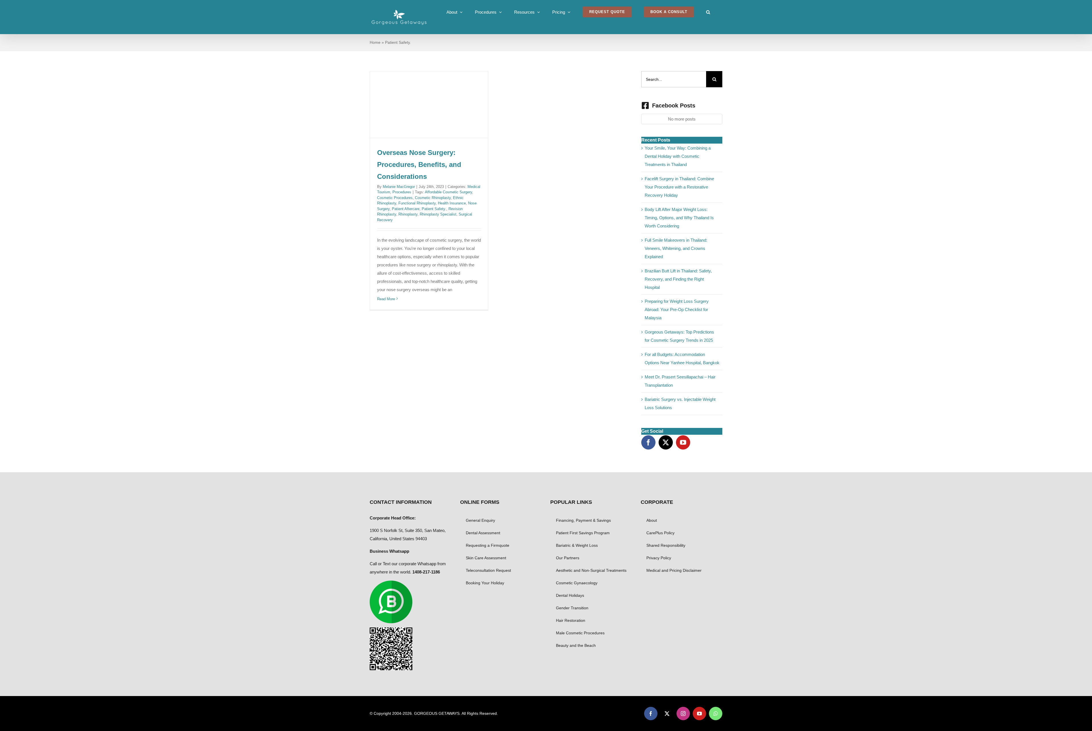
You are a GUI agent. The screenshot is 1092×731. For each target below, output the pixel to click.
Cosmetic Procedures (395, 198)
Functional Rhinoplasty (417, 203)
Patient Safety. (434, 209)
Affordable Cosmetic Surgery (448, 192)
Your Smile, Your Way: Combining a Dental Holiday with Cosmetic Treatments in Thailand (678, 156)
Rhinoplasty (407, 214)
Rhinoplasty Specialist (438, 214)
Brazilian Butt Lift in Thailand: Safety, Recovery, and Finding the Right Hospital (678, 279)
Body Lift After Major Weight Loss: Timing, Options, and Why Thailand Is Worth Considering (679, 217)
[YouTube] (683, 442)
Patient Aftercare (405, 209)
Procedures (401, 192)
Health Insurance (452, 203)
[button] (708, 12)
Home (375, 42)
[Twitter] (666, 442)
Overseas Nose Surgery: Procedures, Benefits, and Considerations (419, 164)
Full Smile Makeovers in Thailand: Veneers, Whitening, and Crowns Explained (676, 248)
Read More (386, 299)
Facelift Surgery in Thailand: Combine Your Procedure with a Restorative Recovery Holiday (679, 187)
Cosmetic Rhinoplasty (433, 198)
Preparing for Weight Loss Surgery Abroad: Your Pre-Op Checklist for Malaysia (677, 309)
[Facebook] (648, 442)
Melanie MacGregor (399, 187)
